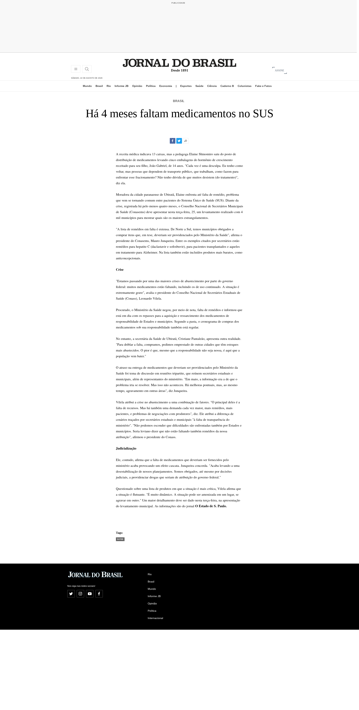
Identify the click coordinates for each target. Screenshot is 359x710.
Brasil (99, 86)
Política (151, 86)
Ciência (212, 86)
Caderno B (227, 86)
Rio (109, 86)
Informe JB (121, 86)
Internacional (155, 618)
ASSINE (279, 70)
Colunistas (244, 86)
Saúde (199, 86)
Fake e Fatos (263, 86)
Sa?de (120, 539)
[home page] (179, 62)
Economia (165, 86)
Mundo (87, 86)
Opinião (137, 86)
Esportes (186, 86)
